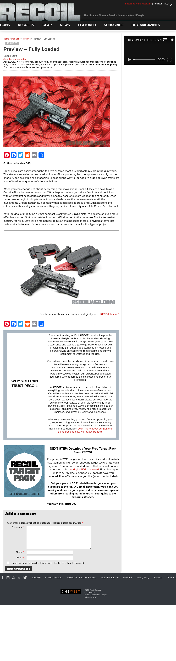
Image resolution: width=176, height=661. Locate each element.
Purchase (158, 577)
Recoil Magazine (95, 590)
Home (6, 39)
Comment (18, 527)
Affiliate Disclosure (53, 577)
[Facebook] (3, 578)
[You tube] (14, 578)
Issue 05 (27, 39)
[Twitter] (26, 578)
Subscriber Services (110, 577)
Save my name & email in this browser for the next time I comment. (48, 563)
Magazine (16, 39)
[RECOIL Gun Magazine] (40, 19)
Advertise (127, 577)
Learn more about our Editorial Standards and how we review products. (85, 430)
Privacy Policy (142, 577)
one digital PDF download (83, 469)
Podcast (158, 3)
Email (20, 557)
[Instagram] (9, 578)
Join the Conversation (15, 59)
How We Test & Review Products (81, 577)
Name (20, 552)
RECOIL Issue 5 (109, 314)
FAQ (166, 3)
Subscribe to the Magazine (138, 3)
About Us (36, 577)
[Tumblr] (20, 578)
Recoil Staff (10, 56)
